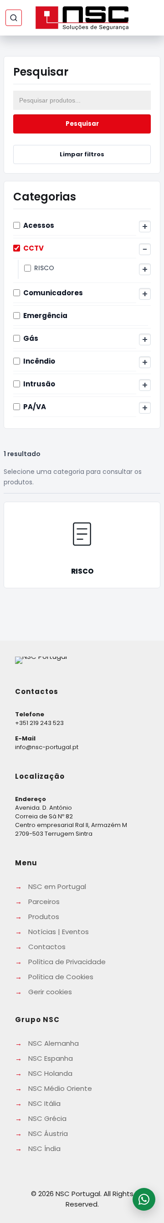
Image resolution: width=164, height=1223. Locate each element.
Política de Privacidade (67, 961)
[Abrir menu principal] (151, 18)
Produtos (43, 916)
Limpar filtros (82, 154)
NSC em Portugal (57, 886)
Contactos (47, 946)
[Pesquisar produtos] (13, 18)
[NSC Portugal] (82, 18)
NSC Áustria (48, 1133)
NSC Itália (44, 1103)
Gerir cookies (50, 992)
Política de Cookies (60, 976)
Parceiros (44, 901)
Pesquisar (82, 123)
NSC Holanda (50, 1073)
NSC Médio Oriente (60, 1088)
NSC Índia (44, 1148)
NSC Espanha (50, 1058)
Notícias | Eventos (58, 931)
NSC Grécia (47, 1118)
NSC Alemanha (53, 1043)
